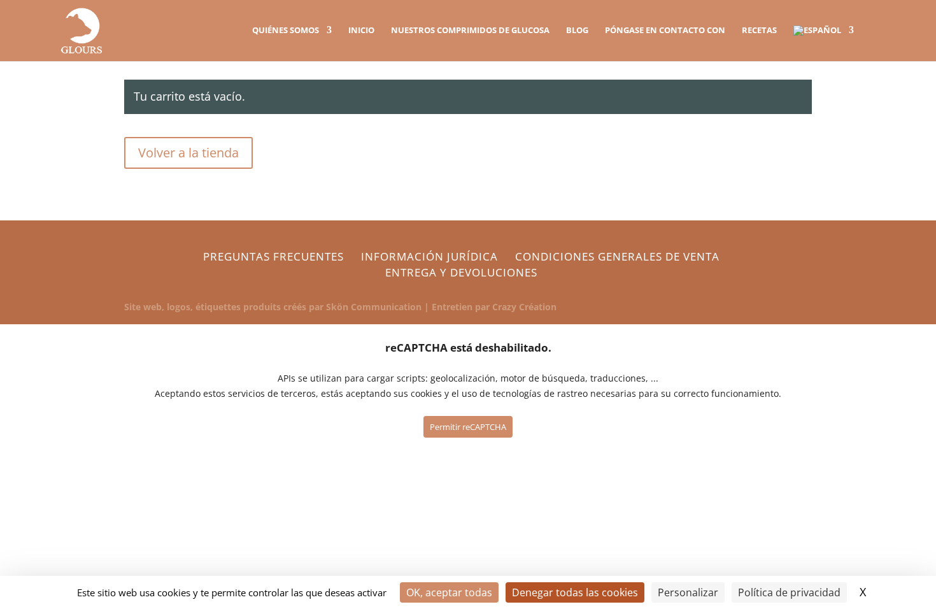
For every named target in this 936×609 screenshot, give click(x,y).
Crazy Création (524, 307)
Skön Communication (374, 307)
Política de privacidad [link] (789, 592)
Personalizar (688, 592)
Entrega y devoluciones (461, 272)
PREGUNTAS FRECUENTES (273, 256)
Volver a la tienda (188, 152)
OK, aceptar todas (449, 592)
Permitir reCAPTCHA (468, 427)
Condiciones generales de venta (617, 256)
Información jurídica (429, 256)
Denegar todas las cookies (575, 592)
